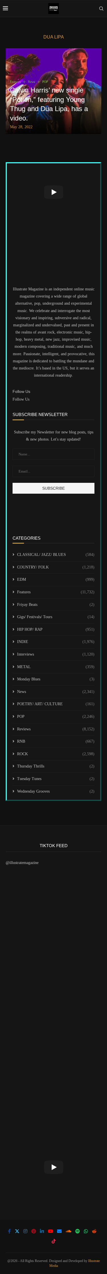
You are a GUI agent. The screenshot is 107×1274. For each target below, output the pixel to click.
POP (55, 716)
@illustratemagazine (22, 863)
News (55, 692)
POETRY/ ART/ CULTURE (55, 704)
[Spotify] (77, 1231)
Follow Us (21, 399)
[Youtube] (50, 1231)
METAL (55, 667)
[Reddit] (94, 1231)
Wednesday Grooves (55, 791)
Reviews (55, 729)
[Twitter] (17, 1231)
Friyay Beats (55, 604)
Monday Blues (55, 679)
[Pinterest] (33, 1231)
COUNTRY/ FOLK (55, 567)
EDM (55, 579)
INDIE (55, 642)
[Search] (101, 8)
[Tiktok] (53, 1241)
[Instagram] (25, 1231)
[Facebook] (9, 1231)
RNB (55, 741)
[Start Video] (53, 192)
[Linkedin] (42, 1231)
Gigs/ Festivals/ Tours (55, 617)
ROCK (55, 754)
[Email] (59, 1231)
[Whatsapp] (86, 1231)
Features (55, 592)
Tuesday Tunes (55, 779)
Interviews (55, 654)
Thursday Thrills (55, 766)
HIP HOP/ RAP (55, 629)
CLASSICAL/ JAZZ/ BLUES (55, 554)
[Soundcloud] (68, 1231)
